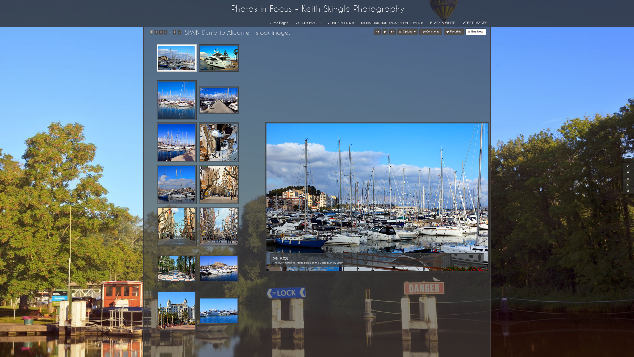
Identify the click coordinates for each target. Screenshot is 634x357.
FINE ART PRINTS (342, 23)
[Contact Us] (21, 353)
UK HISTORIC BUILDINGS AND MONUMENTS (392, 23)
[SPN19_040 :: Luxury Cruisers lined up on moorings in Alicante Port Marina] (219, 268)
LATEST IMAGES (474, 23)
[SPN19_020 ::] (176, 142)
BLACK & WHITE (442, 23)
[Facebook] (7, 353)
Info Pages (280, 23)
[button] (377, 32)
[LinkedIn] (14, 353)
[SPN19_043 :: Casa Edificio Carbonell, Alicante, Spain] (176, 310)
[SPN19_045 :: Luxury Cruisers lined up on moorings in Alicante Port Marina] (219, 310)
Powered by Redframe (616, 352)
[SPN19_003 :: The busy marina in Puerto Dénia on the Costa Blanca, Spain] (176, 58)
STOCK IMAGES (309, 23)
